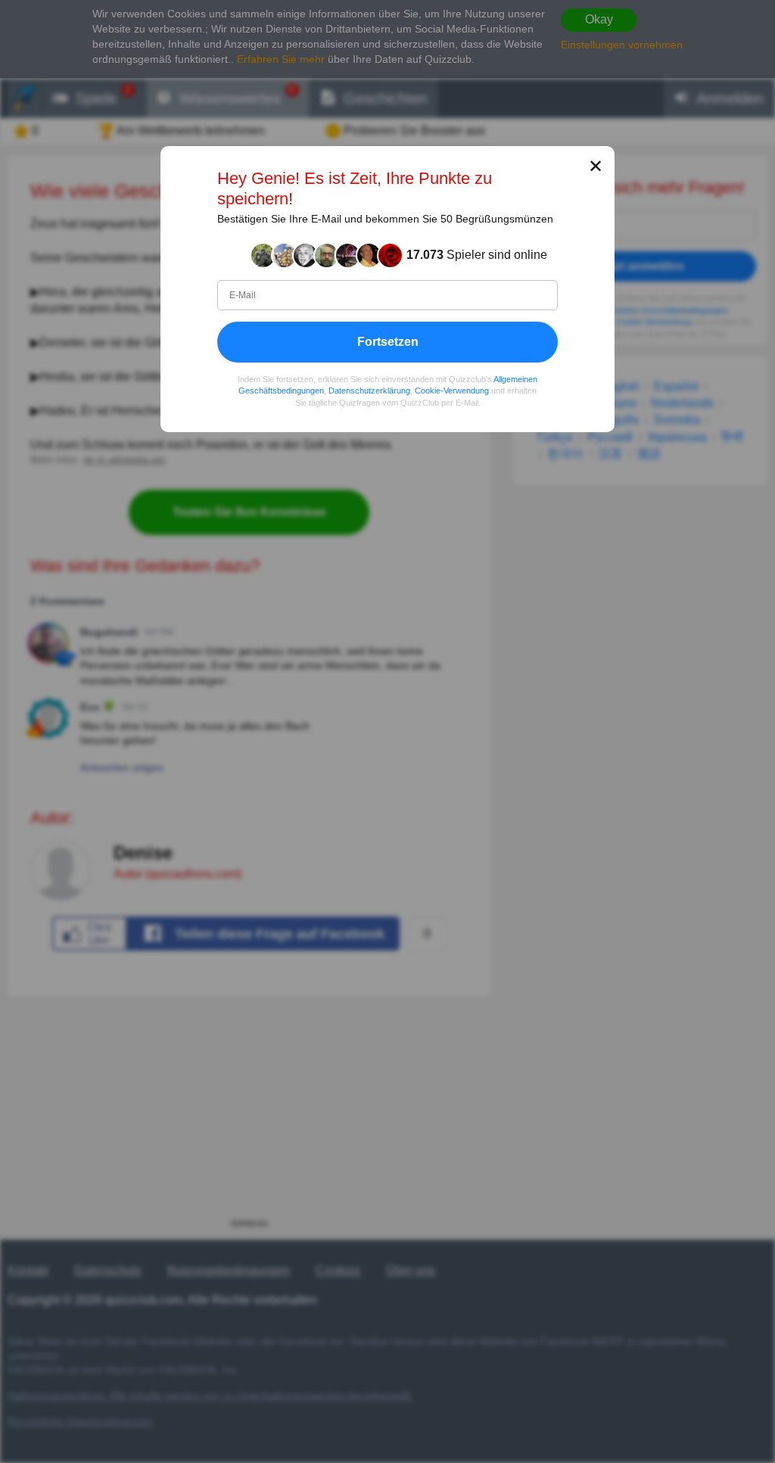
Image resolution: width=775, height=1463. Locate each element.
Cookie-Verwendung (452, 391)
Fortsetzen (388, 341)
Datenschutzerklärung (369, 391)
